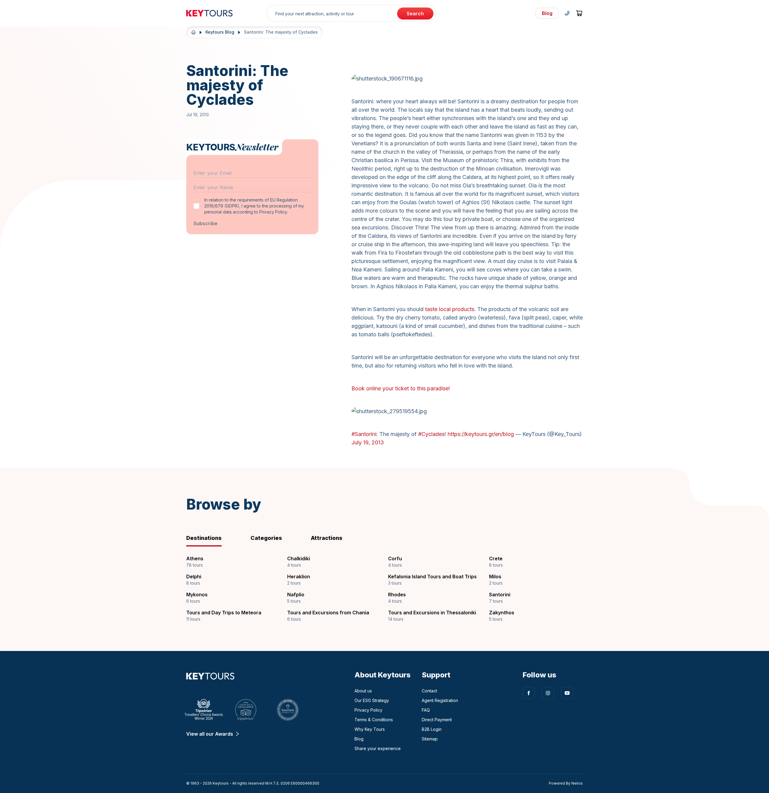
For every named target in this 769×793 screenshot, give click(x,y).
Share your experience (377, 748)
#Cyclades (431, 434)
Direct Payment (437, 719)
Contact (429, 690)
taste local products (449, 309)
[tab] (213, 538)
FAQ (426, 710)
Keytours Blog (219, 32)
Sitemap (430, 738)
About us (363, 690)
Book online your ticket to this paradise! (400, 388)
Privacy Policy (368, 710)
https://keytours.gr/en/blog (481, 434)
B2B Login (432, 729)
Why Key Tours (369, 729)
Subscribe (205, 223)
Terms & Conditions (373, 719)
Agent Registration (440, 700)
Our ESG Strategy (371, 700)
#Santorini (363, 434)
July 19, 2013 (367, 442)
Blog (358, 738)
